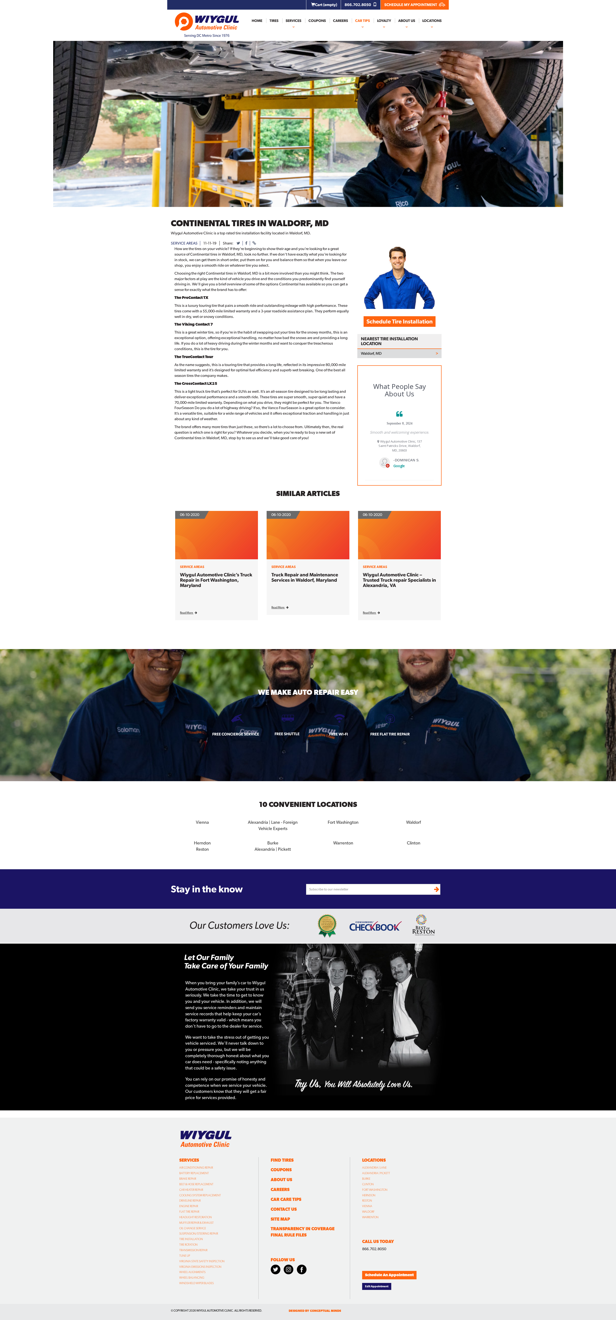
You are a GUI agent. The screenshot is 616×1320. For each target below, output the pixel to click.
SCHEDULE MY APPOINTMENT (411, 4)
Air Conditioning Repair (196, 1167)
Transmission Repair (193, 1250)
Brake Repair (187, 1178)
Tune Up (184, 1255)
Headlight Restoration (195, 1217)
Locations (432, 21)
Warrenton (370, 1217)
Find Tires (282, 1160)
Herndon (368, 1195)
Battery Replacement (194, 1173)
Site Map (280, 1219)
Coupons (317, 21)
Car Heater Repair (191, 1189)
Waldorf (368, 1211)
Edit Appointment (376, 1286)
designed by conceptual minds (315, 1311)
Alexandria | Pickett (376, 1173)
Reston (367, 1200)
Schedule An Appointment (389, 1275)
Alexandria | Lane (374, 1167)
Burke (366, 1178)
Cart (326, 4)
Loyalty (384, 21)
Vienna (367, 1206)
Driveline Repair (190, 1200)
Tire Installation (191, 1239)
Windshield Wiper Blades (196, 1283)
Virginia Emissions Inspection (200, 1266)
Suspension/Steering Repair (198, 1233)
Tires (274, 21)
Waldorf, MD (371, 353)
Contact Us (284, 1209)
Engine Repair (188, 1206)
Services (293, 21)
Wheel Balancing (191, 1277)
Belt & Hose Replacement (196, 1184)
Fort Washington (374, 1189)
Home (257, 21)
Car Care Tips (286, 1199)
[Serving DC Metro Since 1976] (207, 19)
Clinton (368, 1184)
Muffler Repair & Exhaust (196, 1222)
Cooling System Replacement (200, 1195)
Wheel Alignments (192, 1272)
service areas (184, 243)
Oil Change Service (192, 1228)
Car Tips (362, 21)
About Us (406, 21)
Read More (186, 612)
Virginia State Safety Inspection (202, 1261)
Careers (340, 21)
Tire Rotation (188, 1244)
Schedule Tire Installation (399, 321)
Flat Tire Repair (189, 1211)
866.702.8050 (358, 4)
